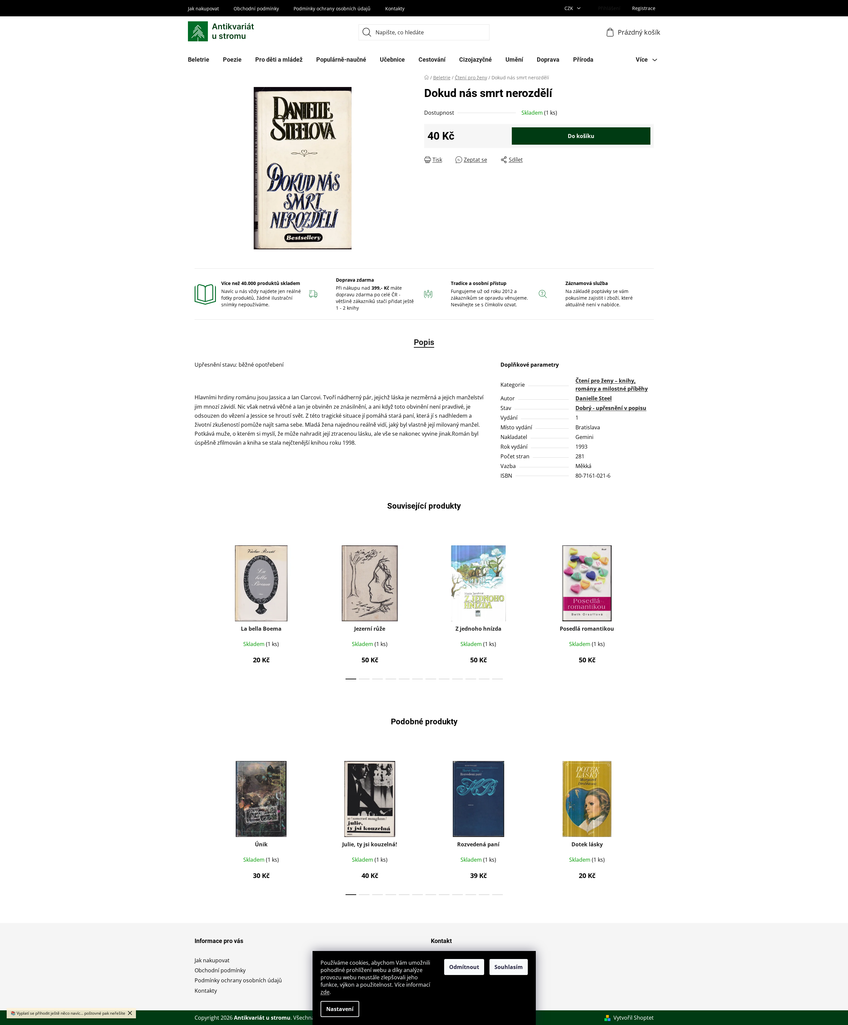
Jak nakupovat (203, 8)
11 (497, 894)
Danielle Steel (593, 398)
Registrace (643, 8)
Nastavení (340, 1009)
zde (325, 992)
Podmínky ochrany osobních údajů (332, 8)
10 (484, 894)
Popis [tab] (424, 342)
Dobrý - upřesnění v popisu (610, 408)
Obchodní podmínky (256, 8)
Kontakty (395, 8)
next (648, 610)
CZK (569, 8)
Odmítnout (464, 967)
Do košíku (581, 136)
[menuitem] (198, 59)
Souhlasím (508, 967)
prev (200, 610)
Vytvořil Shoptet (633, 1017)
